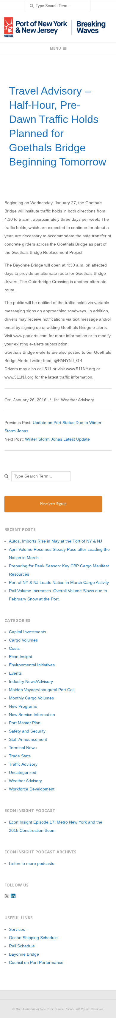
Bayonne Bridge (24, 954)
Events (15, 673)
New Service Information (32, 714)
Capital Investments (27, 631)
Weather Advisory (77, 399)
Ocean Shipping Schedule (33, 937)
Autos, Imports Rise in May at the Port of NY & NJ (55, 541)
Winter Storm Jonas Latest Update (57, 439)
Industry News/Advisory (31, 681)
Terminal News (23, 747)
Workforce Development (31, 789)
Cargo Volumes (23, 640)
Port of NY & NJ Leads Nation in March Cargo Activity (59, 582)
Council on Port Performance (36, 962)
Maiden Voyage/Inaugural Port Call (41, 689)
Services (17, 929)
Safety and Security (27, 731)
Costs (14, 648)
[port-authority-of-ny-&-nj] (13, 896)
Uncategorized (22, 772)
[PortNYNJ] (6, 896)
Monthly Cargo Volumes (31, 698)
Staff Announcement (28, 739)
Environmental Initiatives (32, 665)
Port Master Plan (24, 722)
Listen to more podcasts (31, 863)
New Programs (23, 706)
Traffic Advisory (23, 764)
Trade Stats (20, 756)
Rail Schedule (22, 946)
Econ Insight (20, 656)
